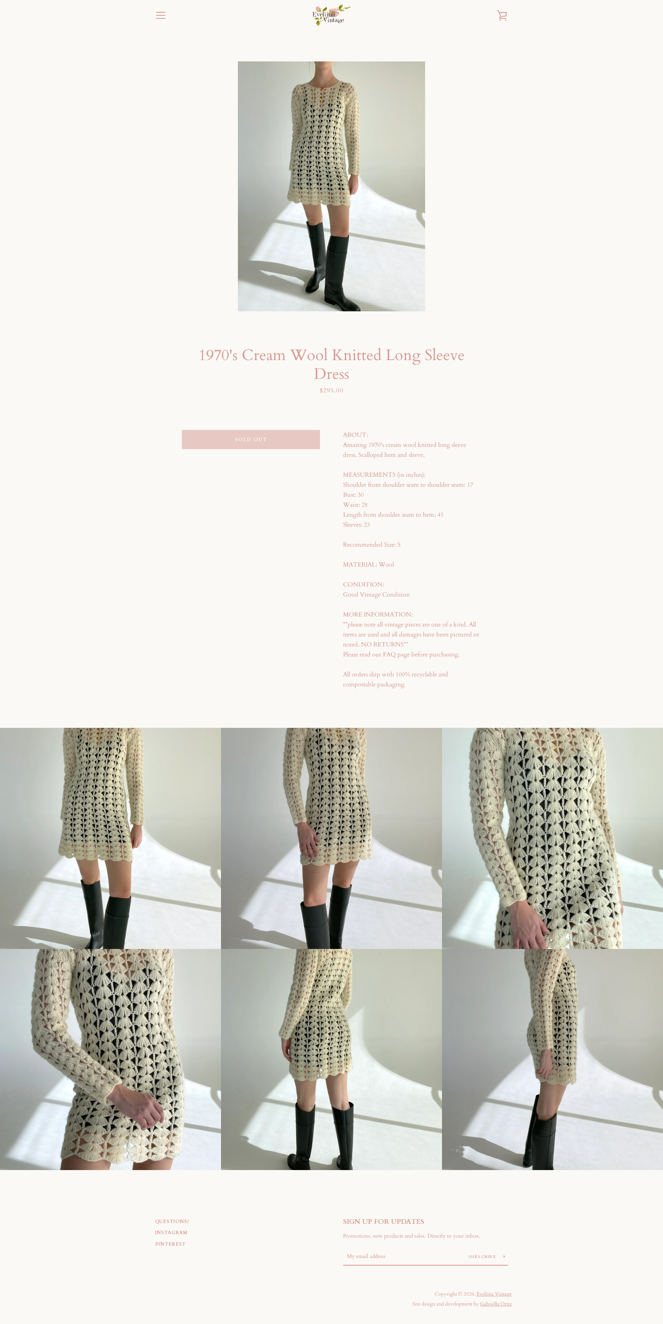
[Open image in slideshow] (331, 186)
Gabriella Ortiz (496, 1304)
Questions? (172, 1221)
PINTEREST (170, 1244)
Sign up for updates (383, 1221)
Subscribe (483, 1257)
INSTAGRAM (171, 1233)
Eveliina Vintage (494, 1294)
